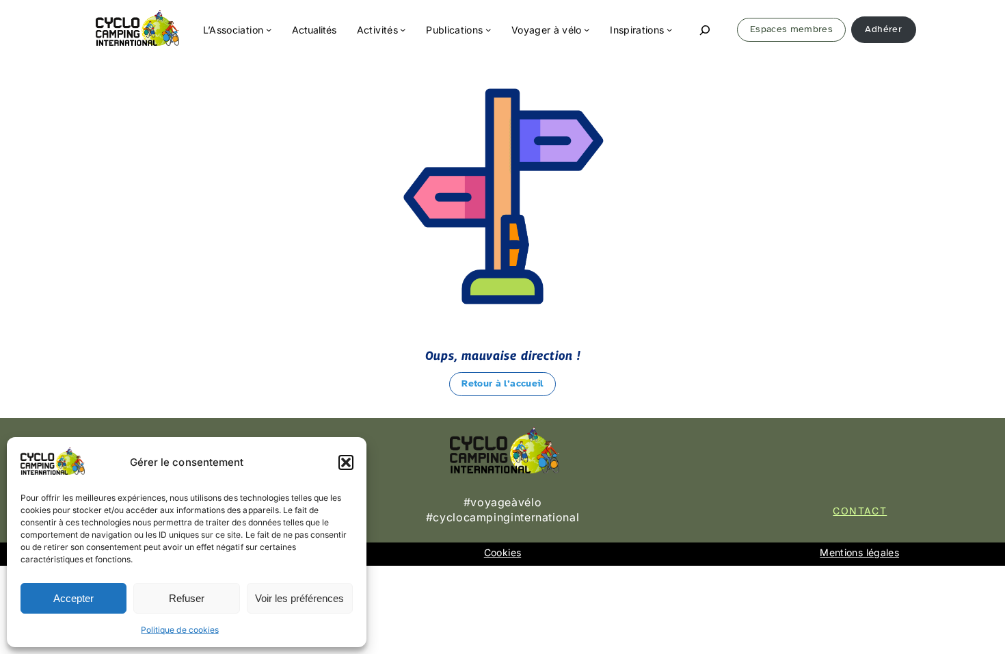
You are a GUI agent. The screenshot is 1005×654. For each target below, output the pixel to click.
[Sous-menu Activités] (402, 29)
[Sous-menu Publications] (488, 29)
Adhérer (883, 29)
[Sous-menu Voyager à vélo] (586, 29)
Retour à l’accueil (502, 383)
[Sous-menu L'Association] (268, 29)
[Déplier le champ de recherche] (704, 30)
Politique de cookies (179, 630)
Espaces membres (791, 29)
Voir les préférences (299, 598)
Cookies (502, 552)
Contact (860, 510)
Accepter (73, 598)
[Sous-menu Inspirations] (669, 29)
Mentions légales (859, 552)
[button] (346, 462)
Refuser (186, 598)
